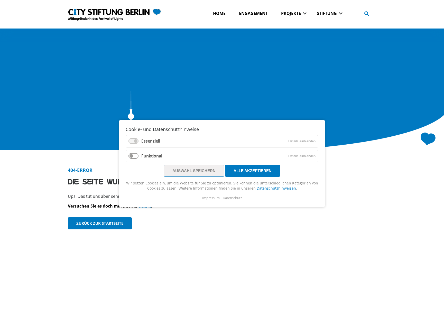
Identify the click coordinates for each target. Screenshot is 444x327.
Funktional (151, 156)
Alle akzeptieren (253, 171)
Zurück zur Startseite (99, 223)
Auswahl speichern (194, 171)
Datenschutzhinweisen (276, 188)
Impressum (211, 197)
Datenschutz (232, 197)
